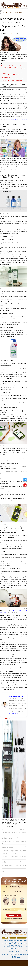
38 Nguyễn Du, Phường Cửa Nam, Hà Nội (17, 946)
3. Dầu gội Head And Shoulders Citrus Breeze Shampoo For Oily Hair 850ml (14, 77)
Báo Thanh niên (15, 713)
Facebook (16, 963)
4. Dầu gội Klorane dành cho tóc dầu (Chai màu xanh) (12, 78)
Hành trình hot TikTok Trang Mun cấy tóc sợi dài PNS (13, 829)
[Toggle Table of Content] (24, 64)
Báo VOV (10, 713)
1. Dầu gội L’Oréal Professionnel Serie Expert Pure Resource (14, 72)
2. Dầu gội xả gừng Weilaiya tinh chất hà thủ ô (11, 74)
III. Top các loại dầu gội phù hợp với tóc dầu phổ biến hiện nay (13, 69)
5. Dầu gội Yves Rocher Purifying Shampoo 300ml (12, 80)
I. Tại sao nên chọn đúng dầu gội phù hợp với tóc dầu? (12, 65)
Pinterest (23, 963)
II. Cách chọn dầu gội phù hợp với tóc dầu (9, 67)
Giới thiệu (2, 963)
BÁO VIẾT (6, 719)
